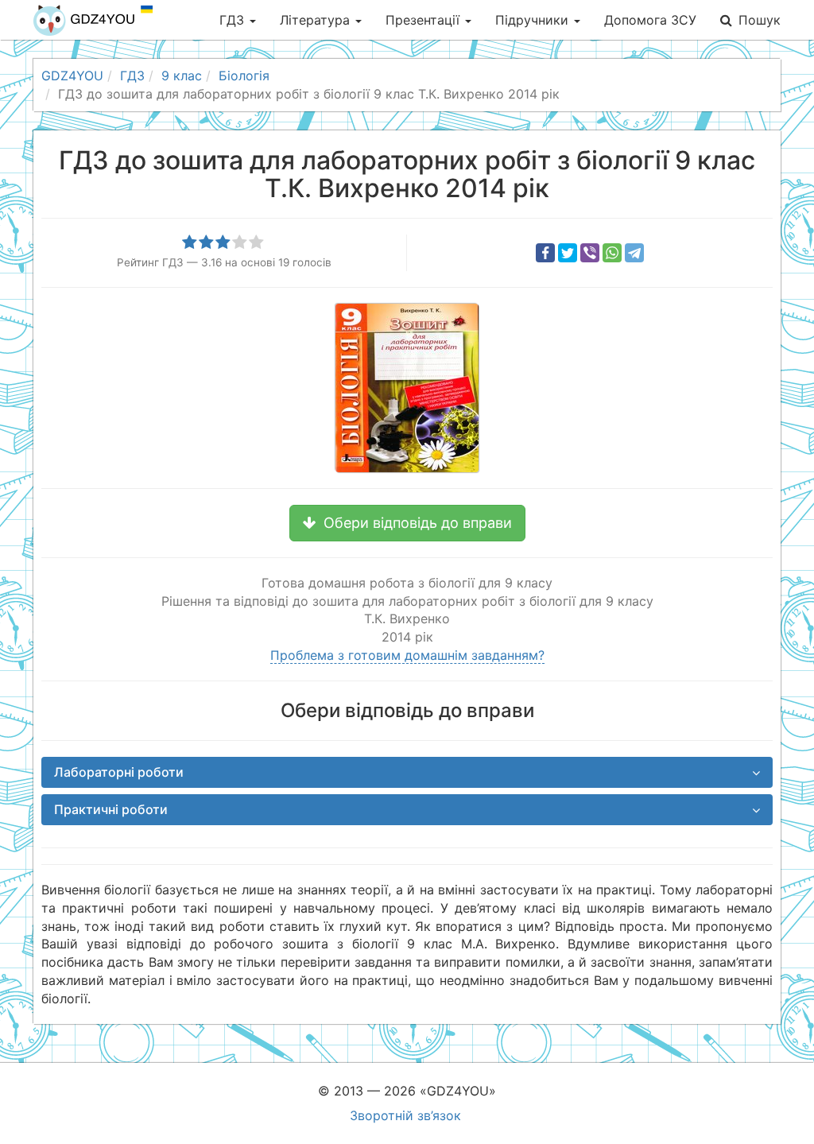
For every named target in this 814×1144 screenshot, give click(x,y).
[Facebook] (545, 252)
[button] (407, 523)
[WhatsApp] (612, 252)
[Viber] (589, 252)
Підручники (533, 20)
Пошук (759, 20)
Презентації (424, 20)
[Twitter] (567, 252)
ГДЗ (233, 20)
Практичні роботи (111, 809)
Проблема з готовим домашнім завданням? (407, 655)
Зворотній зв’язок (405, 1115)
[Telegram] (634, 252)
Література (317, 20)
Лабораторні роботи (119, 772)
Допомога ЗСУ (650, 20)
